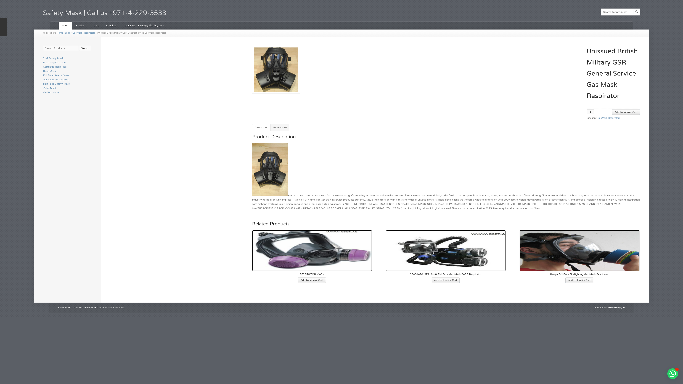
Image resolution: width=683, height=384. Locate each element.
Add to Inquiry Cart (626, 112)
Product (79, 26)
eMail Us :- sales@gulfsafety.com (144, 25)
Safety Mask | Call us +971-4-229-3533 (104, 13)
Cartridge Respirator (55, 66)
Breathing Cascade (54, 62)
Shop (65, 25)
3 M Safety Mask (53, 58)
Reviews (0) (280, 127)
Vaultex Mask (51, 92)
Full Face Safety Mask (56, 75)
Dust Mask (49, 71)
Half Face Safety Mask (56, 83)
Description (261, 127)
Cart (96, 25)
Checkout (112, 25)
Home (60, 33)
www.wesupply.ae (616, 307)
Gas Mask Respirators (83, 33)
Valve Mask (49, 88)
